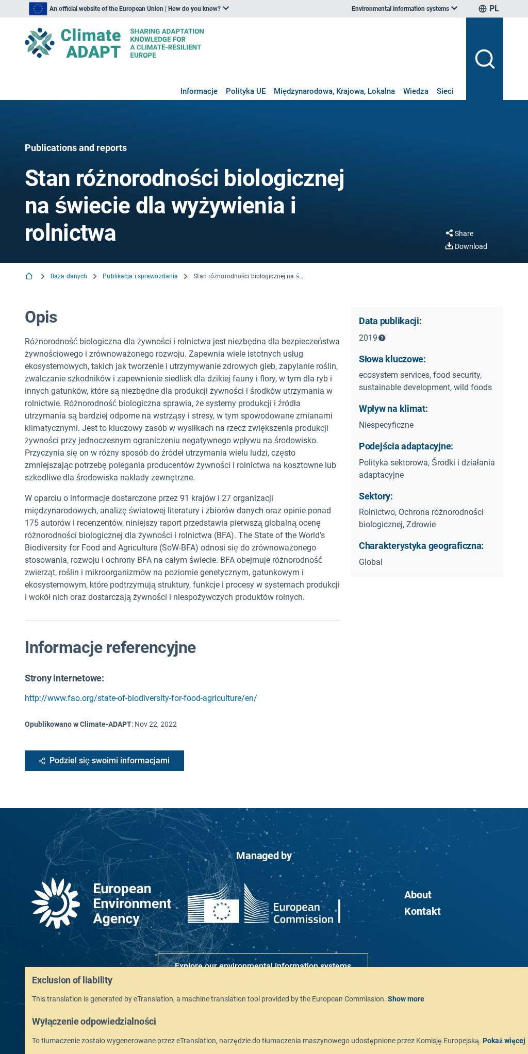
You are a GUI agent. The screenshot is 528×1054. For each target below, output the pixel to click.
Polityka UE (246, 91)
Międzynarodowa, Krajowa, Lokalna (334, 91)
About (418, 895)
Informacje (199, 91)
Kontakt (422, 911)
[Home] (30, 277)
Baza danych (69, 276)
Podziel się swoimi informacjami (110, 760)
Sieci (445, 91)
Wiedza (415, 91)
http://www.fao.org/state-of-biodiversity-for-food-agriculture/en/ (141, 698)
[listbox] (129, 9)
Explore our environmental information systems (263, 966)
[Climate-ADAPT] (241, 43)
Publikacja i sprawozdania (140, 276)
